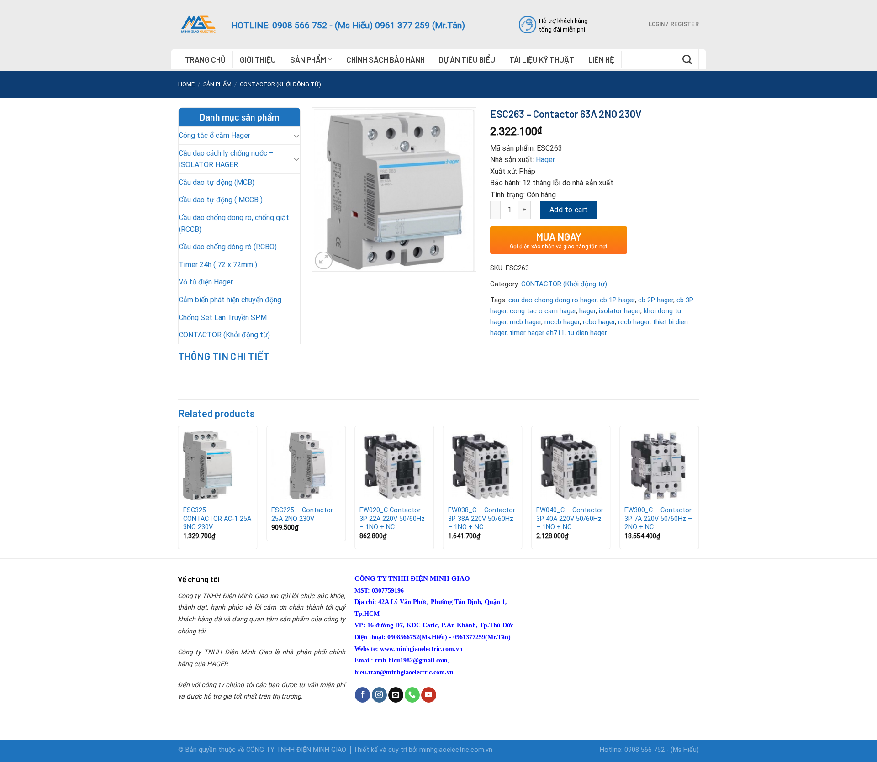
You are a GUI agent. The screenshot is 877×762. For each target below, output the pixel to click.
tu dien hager (587, 333)
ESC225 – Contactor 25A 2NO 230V (302, 514)
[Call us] (412, 695)
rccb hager (634, 322)
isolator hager (619, 311)
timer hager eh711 (537, 333)
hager (587, 311)
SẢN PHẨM (308, 59)
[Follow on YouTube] (428, 695)
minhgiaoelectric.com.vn (455, 750)
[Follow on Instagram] (379, 695)
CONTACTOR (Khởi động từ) (280, 84)
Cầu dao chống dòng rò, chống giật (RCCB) (234, 223)
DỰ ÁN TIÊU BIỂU (467, 59)
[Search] (687, 59)
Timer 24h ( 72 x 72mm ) (218, 264)
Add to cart (568, 209)
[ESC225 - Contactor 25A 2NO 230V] (306, 465)
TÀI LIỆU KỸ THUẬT (541, 59)
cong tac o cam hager (543, 311)
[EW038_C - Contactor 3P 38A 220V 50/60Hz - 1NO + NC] (483, 465)
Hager (545, 159)
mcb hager (525, 322)
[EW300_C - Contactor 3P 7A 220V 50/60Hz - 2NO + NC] (659, 465)
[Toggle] (296, 135)
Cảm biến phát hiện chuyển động (230, 299)
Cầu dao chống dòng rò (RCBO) (228, 246)
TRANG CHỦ (205, 59)
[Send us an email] (395, 695)
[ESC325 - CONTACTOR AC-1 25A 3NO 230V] (218, 465)
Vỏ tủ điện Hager (206, 282)
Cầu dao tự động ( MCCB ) (221, 199)
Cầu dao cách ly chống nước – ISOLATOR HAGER (226, 159)
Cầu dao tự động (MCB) (216, 182)
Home (186, 84)
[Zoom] (324, 260)
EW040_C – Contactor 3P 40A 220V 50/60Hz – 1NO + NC (569, 518)
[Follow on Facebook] (362, 695)
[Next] (698, 491)
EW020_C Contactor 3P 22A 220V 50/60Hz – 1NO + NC (392, 518)
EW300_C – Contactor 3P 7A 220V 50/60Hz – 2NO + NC (658, 518)
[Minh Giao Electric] (197, 24)
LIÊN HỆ (601, 59)
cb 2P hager (655, 300)
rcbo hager (599, 322)
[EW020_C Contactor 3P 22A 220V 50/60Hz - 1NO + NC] (394, 465)
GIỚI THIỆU (258, 59)
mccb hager (562, 322)
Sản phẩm (217, 84)
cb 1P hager (617, 300)
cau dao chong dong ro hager (552, 300)
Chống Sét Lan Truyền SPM (223, 317)
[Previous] (178, 491)
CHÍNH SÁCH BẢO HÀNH (385, 59)
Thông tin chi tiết (223, 356)
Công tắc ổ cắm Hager (214, 135)
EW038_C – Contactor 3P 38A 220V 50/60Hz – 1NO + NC (481, 518)
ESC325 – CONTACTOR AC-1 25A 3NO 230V (217, 518)
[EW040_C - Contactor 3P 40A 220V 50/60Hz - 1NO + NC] (571, 465)
